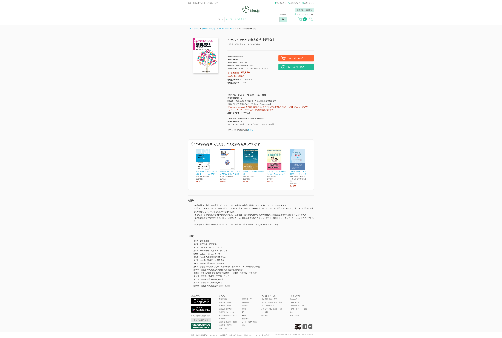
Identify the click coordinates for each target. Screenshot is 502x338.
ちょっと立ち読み (296, 67)
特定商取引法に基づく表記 (238, 335)
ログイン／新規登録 (304, 10)
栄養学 (244, 309)
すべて (196, 29)
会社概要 (191, 335)
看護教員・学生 (247, 299)
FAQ (291, 312)
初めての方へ (281, 3)
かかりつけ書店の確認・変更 (271, 309)
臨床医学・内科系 (225, 302)
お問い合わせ (309, 3)
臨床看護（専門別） (226, 325)
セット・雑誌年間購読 (249, 322)
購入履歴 (264, 315)
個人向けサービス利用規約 (218, 335)
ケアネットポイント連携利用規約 (259, 335)
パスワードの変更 (267, 306)
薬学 (243, 312)
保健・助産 (223, 328)
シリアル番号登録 (201, 320)
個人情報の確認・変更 (269, 299)
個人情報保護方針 (202, 335)
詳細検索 (283, 14)
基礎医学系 (223, 299)
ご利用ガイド (295, 3)
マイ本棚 (264, 312)
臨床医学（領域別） (209, 29)
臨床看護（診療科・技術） (228, 322)
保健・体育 (245, 319)
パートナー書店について (298, 306)
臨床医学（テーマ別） (227, 312)
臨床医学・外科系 (225, 306)
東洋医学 (245, 306)
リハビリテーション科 (226, 29)
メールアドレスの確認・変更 (271, 302)
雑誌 (243, 325)
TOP (189, 29)
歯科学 (244, 315)
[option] (208, 166)
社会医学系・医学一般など (228, 315)
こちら (250, 130)
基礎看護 (222, 319)
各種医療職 (245, 302)
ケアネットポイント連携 (298, 309)
